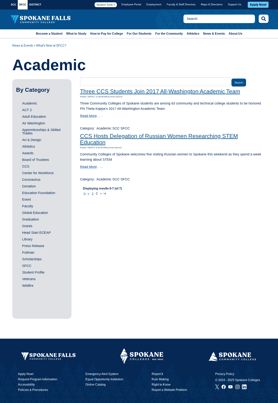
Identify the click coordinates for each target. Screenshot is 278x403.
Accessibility (26, 384)
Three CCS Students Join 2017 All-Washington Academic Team (160, 91)
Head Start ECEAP (36, 233)
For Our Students (139, 33)
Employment (153, 4)
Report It (157, 374)
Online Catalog (95, 384)
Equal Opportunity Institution (104, 379)
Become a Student (49, 33)
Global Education (35, 213)
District (35, 4)
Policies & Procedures (33, 389)
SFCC (22, 4)
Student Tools (104, 4)
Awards (27, 153)
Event (26, 199)
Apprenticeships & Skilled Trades (41, 131)
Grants (27, 226)
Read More (88, 116)
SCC (13, 4)
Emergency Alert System (101, 374)
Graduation (30, 219)
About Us (235, 33)
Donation (29, 186)
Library (27, 239)
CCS (25, 166)
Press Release (33, 246)
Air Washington (33, 123)
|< (85, 193)
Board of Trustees (35, 160)
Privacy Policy (224, 374)
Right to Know (161, 384)
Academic (29, 103)
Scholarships (32, 259)
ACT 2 (27, 110)
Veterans (29, 279)
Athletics (193, 33)
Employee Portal (131, 4)
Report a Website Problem (169, 389)
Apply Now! (258, 4)
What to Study (76, 33)
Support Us (234, 4)
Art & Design (31, 140)
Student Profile (33, 272)
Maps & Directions (212, 4)
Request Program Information (37, 379)
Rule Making (160, 379)
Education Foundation (38, 193)
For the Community (169, 33)
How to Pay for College (106, 33)
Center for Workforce (38, 173)
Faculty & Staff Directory (181, 4)
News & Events (214, 33)
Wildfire (27, 286)
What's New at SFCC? (51, 45)
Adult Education (34, 116)
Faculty (27, 206)
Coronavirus (31, 180)
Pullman (28, 252)
